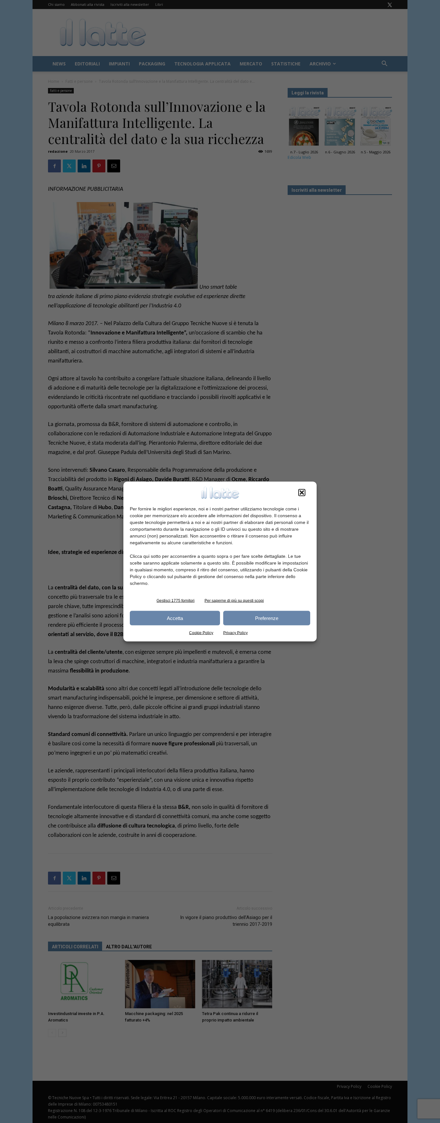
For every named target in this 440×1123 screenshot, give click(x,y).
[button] (302, 492)
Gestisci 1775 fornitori (176, 600)
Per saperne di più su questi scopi (234, 600)
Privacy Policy (235, 633)
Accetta (175, 618)
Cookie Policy (201, 633)
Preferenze (266, 618)
